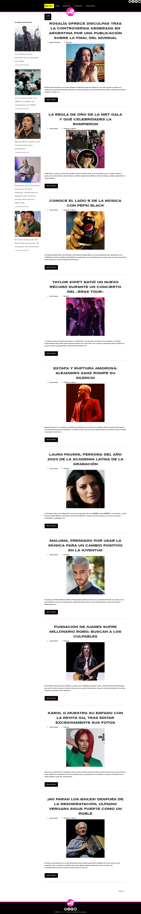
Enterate (69, 42)
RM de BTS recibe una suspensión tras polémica (27, 145)
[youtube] (139, 2)
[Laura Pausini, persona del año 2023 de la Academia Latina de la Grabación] (85, 489)
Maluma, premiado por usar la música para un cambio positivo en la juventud (85, 545)
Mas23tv (62, 912)
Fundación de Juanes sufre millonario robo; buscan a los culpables (85, 632)
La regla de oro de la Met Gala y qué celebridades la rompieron (85, 119)
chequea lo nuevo (70, 128)
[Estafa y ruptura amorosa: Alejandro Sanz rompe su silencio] (85, 403)
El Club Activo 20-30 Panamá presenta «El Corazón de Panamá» (27, 243)
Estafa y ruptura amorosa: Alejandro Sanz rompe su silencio (85, 373)
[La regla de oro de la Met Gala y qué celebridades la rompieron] (85, 149)
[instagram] (136, 2)
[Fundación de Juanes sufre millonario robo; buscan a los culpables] (85, 661)
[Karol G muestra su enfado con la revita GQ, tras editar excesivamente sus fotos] (85, 747)
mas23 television (55, 42)
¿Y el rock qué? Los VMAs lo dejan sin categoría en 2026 (26, 101)
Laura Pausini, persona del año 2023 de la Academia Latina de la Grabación (85, 459)
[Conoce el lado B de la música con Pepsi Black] (85, 230)
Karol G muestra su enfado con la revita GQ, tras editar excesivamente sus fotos (85, 718)
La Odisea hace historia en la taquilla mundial (26, 57)
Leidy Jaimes (53, 128)
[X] (133, 2)
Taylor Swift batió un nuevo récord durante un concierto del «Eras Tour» (85, 287)
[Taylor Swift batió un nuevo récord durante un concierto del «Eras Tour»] (85, 316)
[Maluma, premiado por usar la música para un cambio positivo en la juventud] (85, 575)
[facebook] (130, 2)
